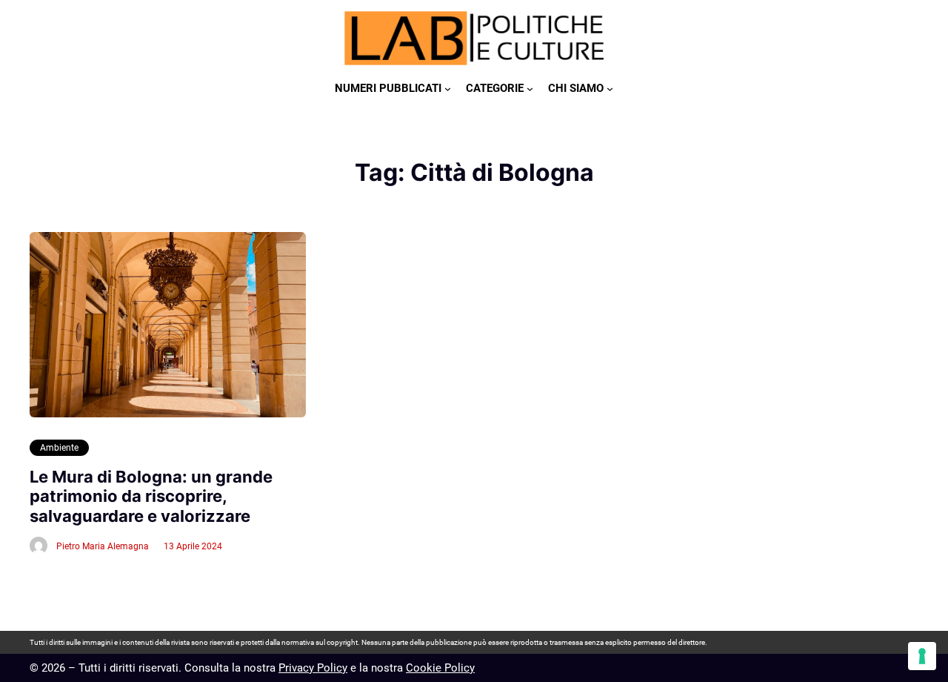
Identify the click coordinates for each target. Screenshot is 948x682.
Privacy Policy (312, 668)
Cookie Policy (440, 668)
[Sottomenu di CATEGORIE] (530, 88)
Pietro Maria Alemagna (102, 546)
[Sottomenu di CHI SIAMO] (610, 88)
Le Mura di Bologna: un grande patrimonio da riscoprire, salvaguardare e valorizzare (151, 496)
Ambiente (59, 448)
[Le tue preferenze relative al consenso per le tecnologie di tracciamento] (922, 656)
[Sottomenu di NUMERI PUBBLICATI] (447, 88)
